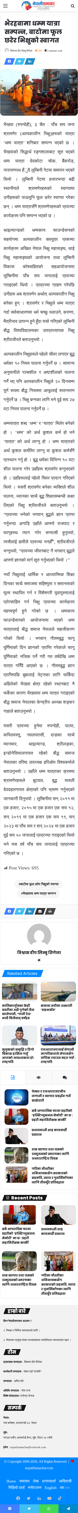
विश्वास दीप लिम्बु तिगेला (21, 50)
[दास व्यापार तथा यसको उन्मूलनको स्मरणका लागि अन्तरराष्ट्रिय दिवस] (16, 1155)
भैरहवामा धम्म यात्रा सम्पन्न (39, 893)
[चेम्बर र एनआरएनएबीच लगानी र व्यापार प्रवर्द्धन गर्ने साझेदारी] (16, 1097)
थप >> (65, 1487)
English (51, 1487)
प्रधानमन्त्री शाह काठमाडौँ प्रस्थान (53, 1231)
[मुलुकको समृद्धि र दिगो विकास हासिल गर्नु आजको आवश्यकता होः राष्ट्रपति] (19, 1035)
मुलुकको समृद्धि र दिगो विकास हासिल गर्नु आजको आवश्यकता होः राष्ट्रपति (18, 1055)
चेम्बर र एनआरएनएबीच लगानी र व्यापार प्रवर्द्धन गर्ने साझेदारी (51, 1096)
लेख (36, 1481)
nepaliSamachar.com (39, 1468)
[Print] (49, 911)
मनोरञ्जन (34, 1487)
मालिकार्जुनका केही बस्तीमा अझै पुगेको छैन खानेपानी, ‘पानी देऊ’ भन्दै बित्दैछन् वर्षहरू (18, 1012)
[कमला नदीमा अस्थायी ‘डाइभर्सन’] (58, 992)
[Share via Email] (38, 911)
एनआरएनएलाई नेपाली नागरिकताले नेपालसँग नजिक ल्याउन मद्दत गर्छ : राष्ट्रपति (58, 1055)
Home (11, 1481)
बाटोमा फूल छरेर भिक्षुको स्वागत (39, 884)
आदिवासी (65, 1481)
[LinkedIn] (28, 61)
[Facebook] (8, 61)
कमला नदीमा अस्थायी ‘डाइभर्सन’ (56, 1008)
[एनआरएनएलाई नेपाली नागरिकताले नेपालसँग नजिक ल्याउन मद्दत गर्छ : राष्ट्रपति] (58, 1035)
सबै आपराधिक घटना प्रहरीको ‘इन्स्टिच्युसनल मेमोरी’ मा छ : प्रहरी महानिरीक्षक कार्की (52, 1115)
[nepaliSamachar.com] (39, 5)
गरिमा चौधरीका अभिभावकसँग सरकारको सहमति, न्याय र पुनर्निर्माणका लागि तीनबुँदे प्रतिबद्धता (52, 1175)
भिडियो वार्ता (16, 1487)
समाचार (24, 1481)
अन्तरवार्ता (49, 1481)
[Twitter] (18, 61)
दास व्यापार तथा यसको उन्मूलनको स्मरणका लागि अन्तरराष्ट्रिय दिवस (50, 1154)
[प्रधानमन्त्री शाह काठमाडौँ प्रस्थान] (16, 1136)
